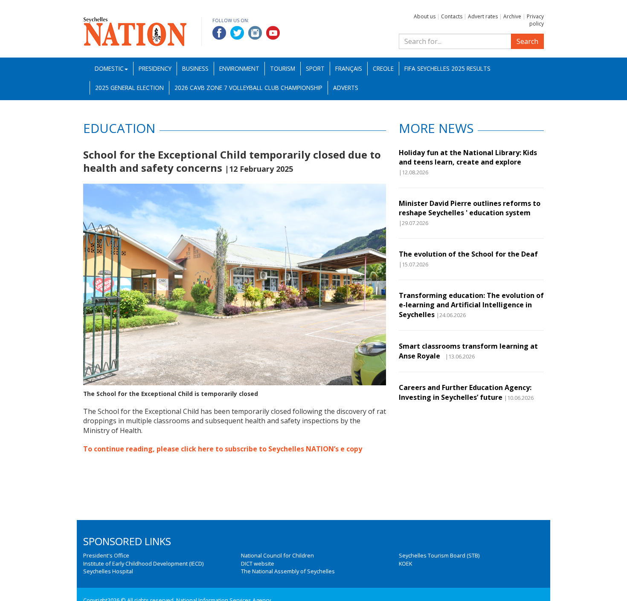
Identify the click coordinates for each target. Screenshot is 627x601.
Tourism (282, 68)
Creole (383, 68)
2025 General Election (129, 88)
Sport (315, 68)
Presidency (155, 68)
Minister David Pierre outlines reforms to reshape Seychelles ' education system (469, 208)
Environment (239, 68)
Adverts (345, 88)
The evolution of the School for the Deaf (468, 254)
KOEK (405, 563)
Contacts (451, 16)
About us (424, 16)
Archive (512, 16)
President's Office (106, 555)
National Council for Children (277, 555)
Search (527, 41)
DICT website (257, 563)
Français (348, 68)
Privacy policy (535, 20)
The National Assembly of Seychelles (288, 571)
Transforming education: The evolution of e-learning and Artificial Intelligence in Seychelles (471, 305)
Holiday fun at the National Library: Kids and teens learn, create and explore (468, 157)
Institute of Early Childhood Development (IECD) (143, 563)
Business (195, 68)
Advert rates (483, 16)
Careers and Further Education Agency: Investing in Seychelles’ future (465, 392)
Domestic (109, 68)
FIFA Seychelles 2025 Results (447, 68)
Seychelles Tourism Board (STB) (439, 555)
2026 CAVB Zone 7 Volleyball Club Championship (248, 88)
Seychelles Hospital (108, 571)
